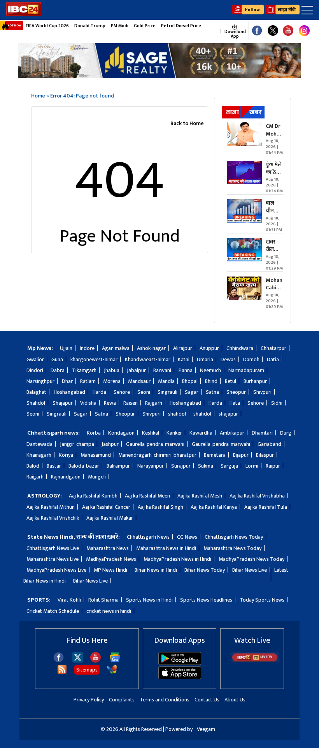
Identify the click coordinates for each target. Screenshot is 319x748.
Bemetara (215, 455)
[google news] (216, 31)
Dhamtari (262, 432)
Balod (32, 465)
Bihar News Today (204, 569)
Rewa (110, 402)
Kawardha (200, 432)
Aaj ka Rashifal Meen (147, 495)
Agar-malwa (116, 348)
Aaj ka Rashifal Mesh (199, 495)
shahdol (177, 413)
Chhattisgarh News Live (52, 548)
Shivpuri (262, 392)
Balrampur (118, 465)
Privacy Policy (89, 699)
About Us (234, 699)
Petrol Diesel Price (181, 26)
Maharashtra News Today (232, 548)
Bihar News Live (249, 569)
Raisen (130, 402)
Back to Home (187, 123)
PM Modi (119, 26)
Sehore (122, 392)
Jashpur (110, 444)
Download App (234, 34)
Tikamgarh (84, 370)
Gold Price (145, 26)
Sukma (205, 465)
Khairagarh (38, 455)
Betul (230, 381)
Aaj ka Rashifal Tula (265, 507)
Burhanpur (255, 381)
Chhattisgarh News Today (234, 536)
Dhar (67, 381)
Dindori (34, 370)
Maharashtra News (107, 548)
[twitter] (77, 660)
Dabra (58, 370)
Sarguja (229, 465)
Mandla (166, 381)
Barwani (162, 370)
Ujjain (66, 348)
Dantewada (39, 444)
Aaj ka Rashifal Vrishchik (52, 517)
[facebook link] (257, 30)
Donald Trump (89, 26)
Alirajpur (182, 348)
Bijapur (241, 455)
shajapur (228, 413)
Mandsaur (139, 381)
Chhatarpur (273, 348)
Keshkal (150, 432)
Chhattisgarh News (148, 536)
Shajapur (63, 402)
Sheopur (236, 392)
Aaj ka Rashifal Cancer (106, 507)
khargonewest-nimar (93, 359)
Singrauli (167, 392)
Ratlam (88, 381)
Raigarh (35, 476)
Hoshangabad (69, 392)
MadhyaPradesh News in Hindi (177, 559)
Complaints (122, 699)
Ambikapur (232, 432)
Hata (235, 402)
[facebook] (58, 661)
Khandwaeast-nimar (147, 359)
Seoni (143, 392)
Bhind (211, 381)
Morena (112, 381)
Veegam (206, 729)
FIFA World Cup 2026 (47, 26)
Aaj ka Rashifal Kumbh (93, 495)
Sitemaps (87, 669)
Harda (99, 392)
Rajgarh (153, 402)
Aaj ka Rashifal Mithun (50, 507)
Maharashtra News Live (52, 559)
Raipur (273, 465)
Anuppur (209, 348)
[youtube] (288, 30)
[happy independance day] (159, 76)
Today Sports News (262, 599)
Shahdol (35, 402)
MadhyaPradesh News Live (56, 569)
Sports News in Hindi (149, 599)
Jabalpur (136, 370)
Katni (183, 359)
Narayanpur (150, 465)
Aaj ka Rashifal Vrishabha (257, 495)
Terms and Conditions (164, 699)
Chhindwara (239, 348)
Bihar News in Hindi (156, 569)
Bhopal (190, 381)
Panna (186, 370)
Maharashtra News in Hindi (166, 548)
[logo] (23, 14)
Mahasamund (96, 455)
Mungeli (97, 476)
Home (38, 95)
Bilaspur (265, 455)
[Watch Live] (255, 660)
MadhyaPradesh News (111, 559)
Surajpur (181, 465)
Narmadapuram (246, 370)
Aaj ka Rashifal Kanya (214, 507)
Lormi (251, 465)
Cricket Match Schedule (52, 611)
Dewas (228, 359)
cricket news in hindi (108, 611)
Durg (285, 432)
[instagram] (304, 31)
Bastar (54, 465)
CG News (187, 536)
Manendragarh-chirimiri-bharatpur (157, 455)
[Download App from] (179, 663)
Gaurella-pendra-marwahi (155, 444)
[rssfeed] (62, 673)
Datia (273, 359)
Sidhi (276, 402)
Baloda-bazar (83, 465)
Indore (87, 348)
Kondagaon (121, 432)
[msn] (111, 673)
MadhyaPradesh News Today (251, 559)
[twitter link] (273, 30)
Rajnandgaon (66, 476)
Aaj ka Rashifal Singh (160, 507)
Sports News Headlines (206, 599)
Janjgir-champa (77, 444)
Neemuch (210, 370)
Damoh (251, 359)
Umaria (205, 359)
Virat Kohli (69, 599)
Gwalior (35, 359)
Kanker (174, 432)
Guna (57, 359)
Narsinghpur (40, 381)
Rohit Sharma (103, 599)
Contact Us (207, 699)
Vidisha (88, 402)
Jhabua (111, 370)
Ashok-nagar (151, 348)
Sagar (191, 392)
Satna (212, 392)
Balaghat (36, 392)
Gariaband (269, 444)
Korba (94, 432)
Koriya (66, 455)
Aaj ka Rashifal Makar (109, 517)
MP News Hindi (110, 569)
